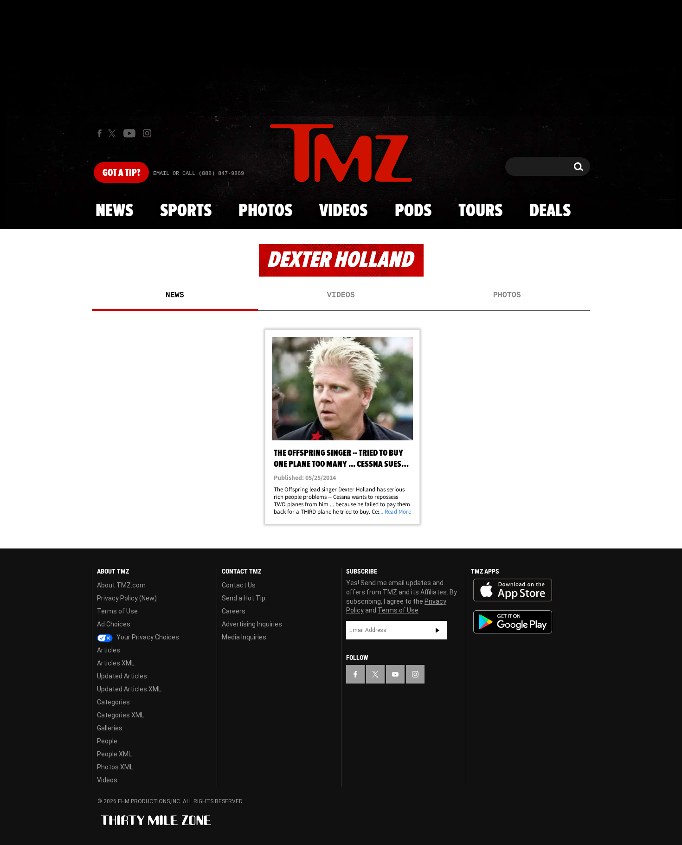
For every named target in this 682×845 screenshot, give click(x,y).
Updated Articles (122, 676)
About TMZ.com (121, 585)
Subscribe (437, 630)
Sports (186, 211)
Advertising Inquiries (252, 624)
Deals (550, 211)
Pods (413, 211)
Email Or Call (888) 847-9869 (198, 173)
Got (121, 173)
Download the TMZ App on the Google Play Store (512, 622)
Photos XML (115, 767)
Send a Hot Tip (243, 598)
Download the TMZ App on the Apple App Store (512, 590)
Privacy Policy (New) (127, 598)
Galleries (109, 728)
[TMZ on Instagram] (147, 133)
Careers (233, 611)
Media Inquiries (244, 637)
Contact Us (239, 585)
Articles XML (116, 663)
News (114, 211)
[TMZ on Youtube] (129, 133)
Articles (108, 650)
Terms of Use (117, 611)
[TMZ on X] (113, 133)
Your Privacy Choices (147, 637)
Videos (343, 211)
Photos (265, 211)
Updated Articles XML (129, 689)
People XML (114, 754)
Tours (480, 211)
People (107, 741)
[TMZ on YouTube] (395, 674)
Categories (113, 702)
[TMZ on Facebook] (99, 133)
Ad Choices (113, 624)
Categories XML (120, 715)
